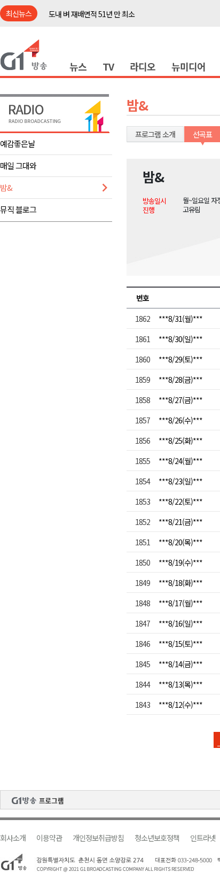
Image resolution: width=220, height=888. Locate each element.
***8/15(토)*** (180, 643)
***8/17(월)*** (180, 603)
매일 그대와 (18, 165)
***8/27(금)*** (180, 400)
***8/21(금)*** (180, 521)
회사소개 (13, 838)
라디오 (142, 66)
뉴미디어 (188, 66)
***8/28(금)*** (180, 379)
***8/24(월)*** (180, 460)
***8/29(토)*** (180, 359)
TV (108, 66)
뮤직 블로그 (18, 209)
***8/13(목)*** (180, 684)
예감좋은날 (17, 143)
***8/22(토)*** (180, 501)
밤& (6, 187)
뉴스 (78, 66)
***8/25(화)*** (180, 440)
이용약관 (49, 838)
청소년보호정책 (157, 838)
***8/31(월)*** (180, 318)
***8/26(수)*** (180, 420)
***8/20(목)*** (180, 542)
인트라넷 (203, 838)
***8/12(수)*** (180, 704)
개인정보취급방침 (98, 838)
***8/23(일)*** (180, 481)
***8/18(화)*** (180, 582)
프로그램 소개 (155, 134)
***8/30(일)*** (180, 339)
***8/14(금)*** (180, 664)
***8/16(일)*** (180, 623)
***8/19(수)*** (180, 562)
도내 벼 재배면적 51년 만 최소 (92, 14)
